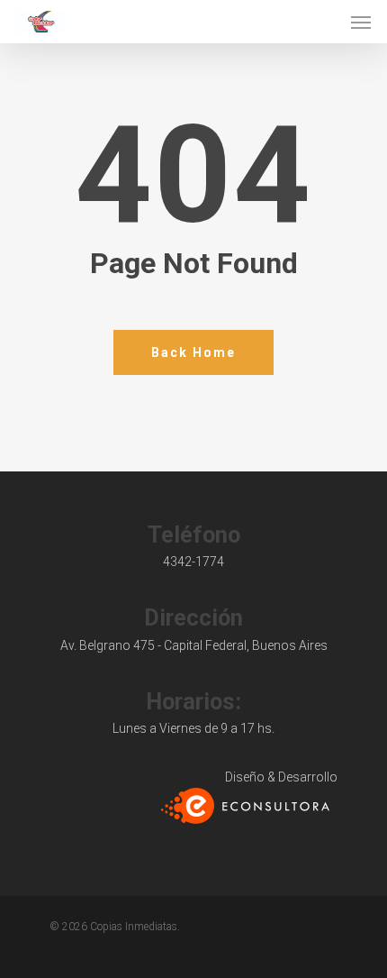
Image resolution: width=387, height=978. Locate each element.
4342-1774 (193, 561)
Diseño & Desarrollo (281, 777)
